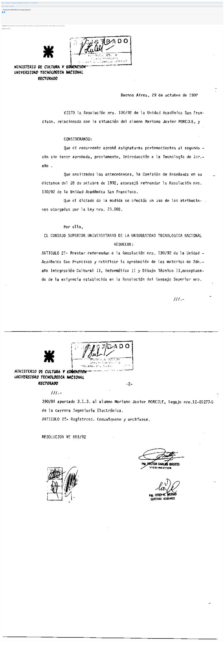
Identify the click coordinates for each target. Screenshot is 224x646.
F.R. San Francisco (34, 2)
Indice (6, 6)
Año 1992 (11, 6)
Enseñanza (7, 2)
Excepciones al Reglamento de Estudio (20, 2)
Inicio (3, 2)
